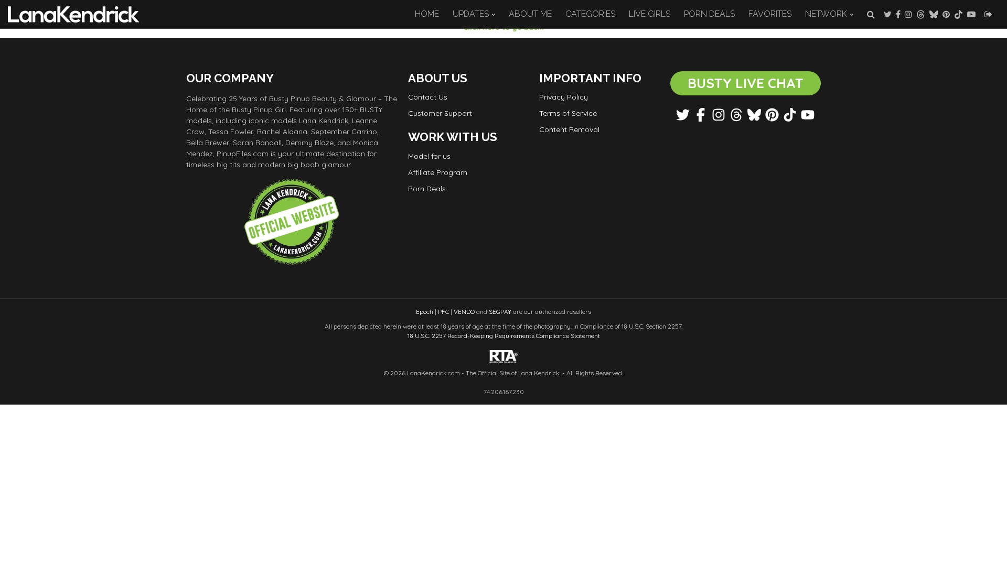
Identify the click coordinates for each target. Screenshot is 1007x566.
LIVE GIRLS (649, 14)
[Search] (871, 14)
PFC (443, 311)
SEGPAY (500, 311)
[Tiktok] (958, 14)
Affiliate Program (437, 172)
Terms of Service (568, 113)
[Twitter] (888, 14)
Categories (590, 14)
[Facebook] (898, 14)
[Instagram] (908, 14)
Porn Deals (709, 14)
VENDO (464, 311)
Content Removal (569, 129)
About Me (530, 14)
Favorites (769, 14)
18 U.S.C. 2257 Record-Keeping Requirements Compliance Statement (504, 336)
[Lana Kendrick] (73, 14)
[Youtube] (971, 14)
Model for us (429, 156)
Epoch (424, 311)
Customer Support (440, 113)
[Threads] (920, 14)
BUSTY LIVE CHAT (746, 83)
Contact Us (427, 97)
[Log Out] (988, 14)
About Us (437, 78)
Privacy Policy (563, 97)
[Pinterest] (946, 14)
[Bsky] (933, 14)
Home (427, 14)
